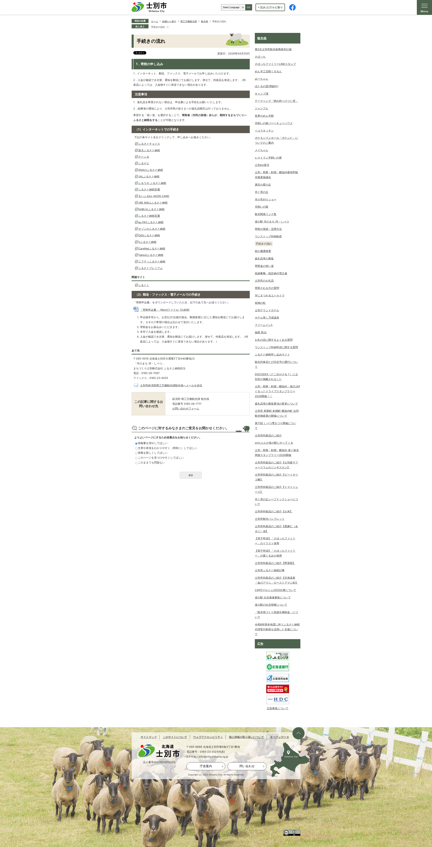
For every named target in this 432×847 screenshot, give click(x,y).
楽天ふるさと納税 (149, 150)
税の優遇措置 (263, 251)
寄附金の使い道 (264, 266)
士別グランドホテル (267, 310)
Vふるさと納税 (147, 242)
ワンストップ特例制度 (268, 236)
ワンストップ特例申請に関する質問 (276, 347)
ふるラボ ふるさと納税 (152, 183)
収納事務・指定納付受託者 (271, 273)
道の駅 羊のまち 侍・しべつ (272, 221)
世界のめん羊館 (264, 115)
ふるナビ (143, 163)
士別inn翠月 (262, 165)
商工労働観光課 (188, 21)
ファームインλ (264, 325)
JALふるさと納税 (148, 176)
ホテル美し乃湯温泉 (267, 317)
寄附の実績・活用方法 (268, 229)
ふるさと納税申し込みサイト (272, 354)
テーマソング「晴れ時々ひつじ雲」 (276, 101)
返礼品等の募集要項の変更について (276, 403)
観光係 (204, 21)
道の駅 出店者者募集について (273, 597)
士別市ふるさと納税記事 (270, 570)
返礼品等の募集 (264, 258)
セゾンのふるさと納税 (151, 228)
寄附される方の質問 (267, 288)
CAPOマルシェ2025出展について (275, 590)
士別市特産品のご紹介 (268, 435)
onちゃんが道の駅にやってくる (274, 442)
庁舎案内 (206, 766)
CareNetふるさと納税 (151, 248)
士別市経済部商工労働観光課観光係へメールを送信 (171, 385)
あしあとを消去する (167, 27)
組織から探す (169, 21)
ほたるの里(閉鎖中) (266, 86)
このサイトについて (175, 737)
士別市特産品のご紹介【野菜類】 (275, 563)
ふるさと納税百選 (149, 189)
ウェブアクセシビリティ (208, 737)
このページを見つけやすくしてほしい (161, 457)
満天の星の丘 (263, 184)
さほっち (260, 56)
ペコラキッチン (264, 130)
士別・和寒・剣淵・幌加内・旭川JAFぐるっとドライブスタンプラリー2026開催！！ (277, 391)
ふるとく (143, 285)
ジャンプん (261, 108)
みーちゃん (261, 78)
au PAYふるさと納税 (151, 222)
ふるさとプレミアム (150, 268)
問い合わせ (247, 766)
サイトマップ (149, 737)
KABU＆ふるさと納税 (151, 209)
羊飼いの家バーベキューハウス (274, 123)
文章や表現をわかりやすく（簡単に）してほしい (167, 448)
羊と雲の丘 (261, 192)
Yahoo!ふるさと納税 (150, 255)
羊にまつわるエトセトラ (270, 295)
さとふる (143, 156)
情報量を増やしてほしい (153, 443)
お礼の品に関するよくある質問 (274, 339)
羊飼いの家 (261, 206)
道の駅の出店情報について (271, 604)
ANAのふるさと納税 (150, 170)
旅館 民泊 (260, 332)
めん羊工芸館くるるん (268, 71)
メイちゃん (261, 150)
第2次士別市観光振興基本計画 (273, 49)
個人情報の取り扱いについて (246, 737)
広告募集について (277, 708)
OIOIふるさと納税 (149, 235)
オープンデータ (279, 737)
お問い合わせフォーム (185, 408)
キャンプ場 (261, 93)
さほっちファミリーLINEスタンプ (275, 64)
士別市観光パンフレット (270, 519)
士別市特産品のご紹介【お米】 (274, 511)
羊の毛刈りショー (265, 199)
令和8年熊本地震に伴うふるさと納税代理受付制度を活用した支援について (277, 629)
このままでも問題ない (151, 462)
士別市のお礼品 (264, 280)
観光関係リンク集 (265, 214)
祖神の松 (260, 303)
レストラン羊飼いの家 (268, 157)
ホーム (154, 21)
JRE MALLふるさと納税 (153, 202)
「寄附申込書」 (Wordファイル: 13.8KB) (165, 309)
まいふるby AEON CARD (153, 196)
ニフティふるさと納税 (151, 261)
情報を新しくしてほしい (153, 452)
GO (248, 7)
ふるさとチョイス (149, 143)
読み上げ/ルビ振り (271, 7)
